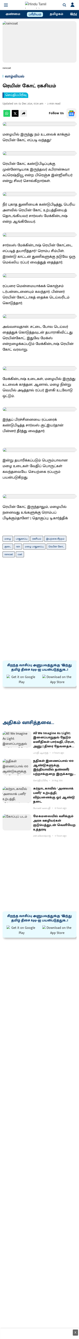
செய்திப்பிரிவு (16, 95)
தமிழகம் (56, 14)
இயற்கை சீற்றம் (55, 539)
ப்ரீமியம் (35, 14)
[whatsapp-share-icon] (6, 116)
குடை (7, 546)
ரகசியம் (36, 539)
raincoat (8, 554)
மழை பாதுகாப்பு (34, 546)
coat (20, 554)
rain (18, 546)
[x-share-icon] (15, 116)
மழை (7, 539)
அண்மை (12, 14)
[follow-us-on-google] (71, 113)
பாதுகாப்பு (21, 539)
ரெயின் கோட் (56, 546)
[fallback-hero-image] (17, 739)
